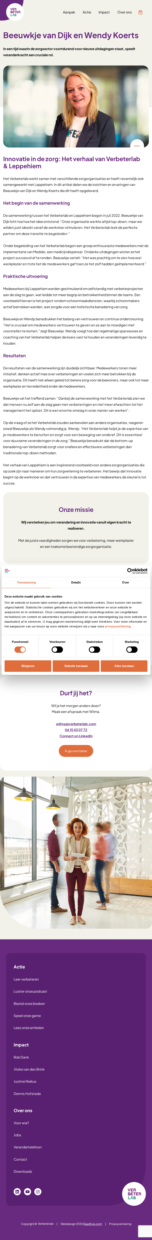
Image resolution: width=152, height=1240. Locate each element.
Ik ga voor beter (76, 751)
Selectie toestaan (76, 666)
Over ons (23, 1110)
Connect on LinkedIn (76, 736)
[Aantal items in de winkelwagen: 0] (140, 12)
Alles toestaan (124, 666)
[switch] (57, 649)
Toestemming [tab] (26, 582)
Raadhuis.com (92, 1224)
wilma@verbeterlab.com (76, 724)
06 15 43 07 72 (76, 730)
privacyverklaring (118, 626)
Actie (19, 966)
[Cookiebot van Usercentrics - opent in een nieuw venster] (130, 571)
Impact (21, 1044)
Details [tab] (76, 582)
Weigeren (27, 666)
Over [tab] (125, 582)
